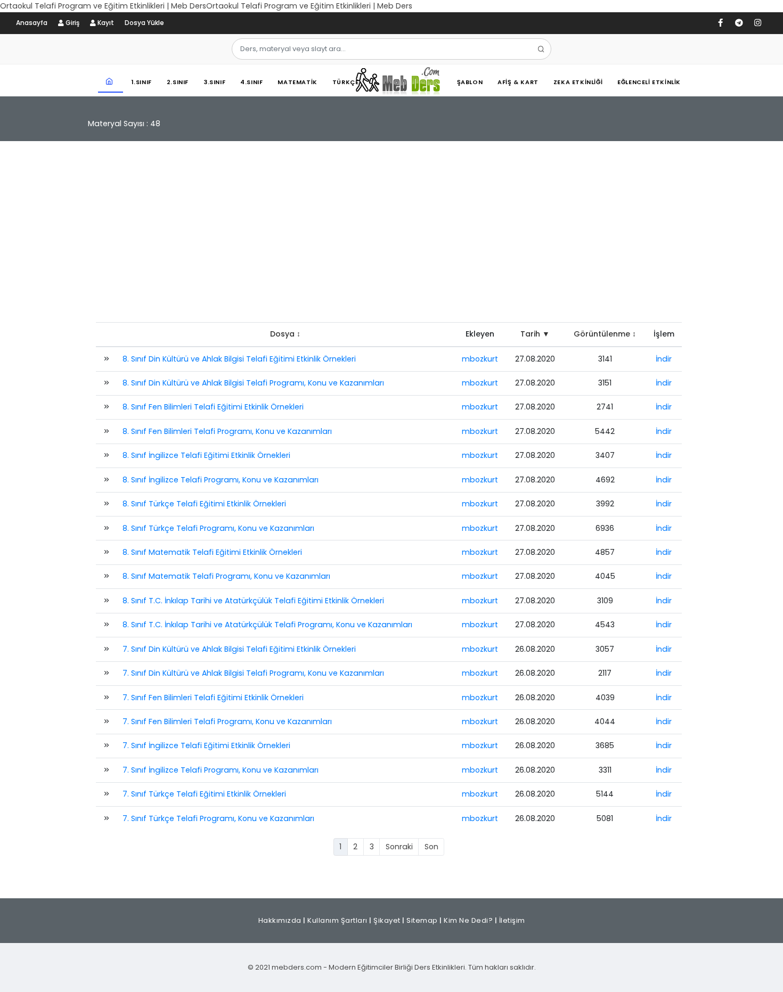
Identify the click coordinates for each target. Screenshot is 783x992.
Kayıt (105, 22)
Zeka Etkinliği (577, 82)
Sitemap (422, 920)
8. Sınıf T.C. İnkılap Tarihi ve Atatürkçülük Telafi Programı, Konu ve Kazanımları (267, 624)
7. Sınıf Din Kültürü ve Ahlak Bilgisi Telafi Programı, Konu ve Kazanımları (253, 673)
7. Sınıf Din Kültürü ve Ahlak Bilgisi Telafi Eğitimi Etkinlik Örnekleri (239, 649)
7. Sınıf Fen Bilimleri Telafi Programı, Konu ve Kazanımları (227, 721)
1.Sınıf (142, 82)
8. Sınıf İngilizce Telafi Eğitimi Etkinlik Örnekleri (206, 455)
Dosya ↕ (285, 334)
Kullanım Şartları (337, 920)
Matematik (297, 82)
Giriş (71, 22)
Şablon (470, 82)
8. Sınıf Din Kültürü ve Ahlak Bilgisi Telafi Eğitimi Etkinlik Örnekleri (239, 359)
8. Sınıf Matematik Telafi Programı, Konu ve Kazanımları (226, 576)
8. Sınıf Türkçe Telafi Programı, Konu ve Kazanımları (218, 528)
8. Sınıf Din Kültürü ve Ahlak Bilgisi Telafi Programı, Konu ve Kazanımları (253, 383)
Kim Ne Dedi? (468, 920)
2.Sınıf (178, 82)
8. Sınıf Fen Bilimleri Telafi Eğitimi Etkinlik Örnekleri (213, 406)
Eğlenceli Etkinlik (649, 82)
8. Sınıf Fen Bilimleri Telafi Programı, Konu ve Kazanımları (227, 431)
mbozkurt (480, 359)
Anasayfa (31, 22)
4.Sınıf (251, 82)
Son (431, 846)
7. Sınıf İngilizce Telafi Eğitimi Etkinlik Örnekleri (206, 745)
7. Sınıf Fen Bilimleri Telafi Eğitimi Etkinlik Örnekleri (213, 697)
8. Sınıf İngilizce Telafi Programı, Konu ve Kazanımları (221, 479)
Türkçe (345, 82)
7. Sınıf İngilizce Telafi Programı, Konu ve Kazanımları (221, 770)
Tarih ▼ (535, 334)
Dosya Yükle (144, 22)
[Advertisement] (391, 236)
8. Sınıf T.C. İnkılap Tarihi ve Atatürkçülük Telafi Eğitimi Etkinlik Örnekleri (253, 600)
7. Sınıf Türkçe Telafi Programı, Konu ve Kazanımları (218, 818)
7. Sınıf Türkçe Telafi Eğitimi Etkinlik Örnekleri (204, 794)
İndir (664, 359)
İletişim (512, 920)
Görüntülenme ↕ (605, 334)
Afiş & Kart (518, 82)
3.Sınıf (214, 82)
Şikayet (387, 920)
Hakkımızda (279, 920)
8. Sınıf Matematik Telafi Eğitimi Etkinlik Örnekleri (212, 552)
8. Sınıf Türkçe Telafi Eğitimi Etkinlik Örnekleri (204, 503)
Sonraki (399, 846)
